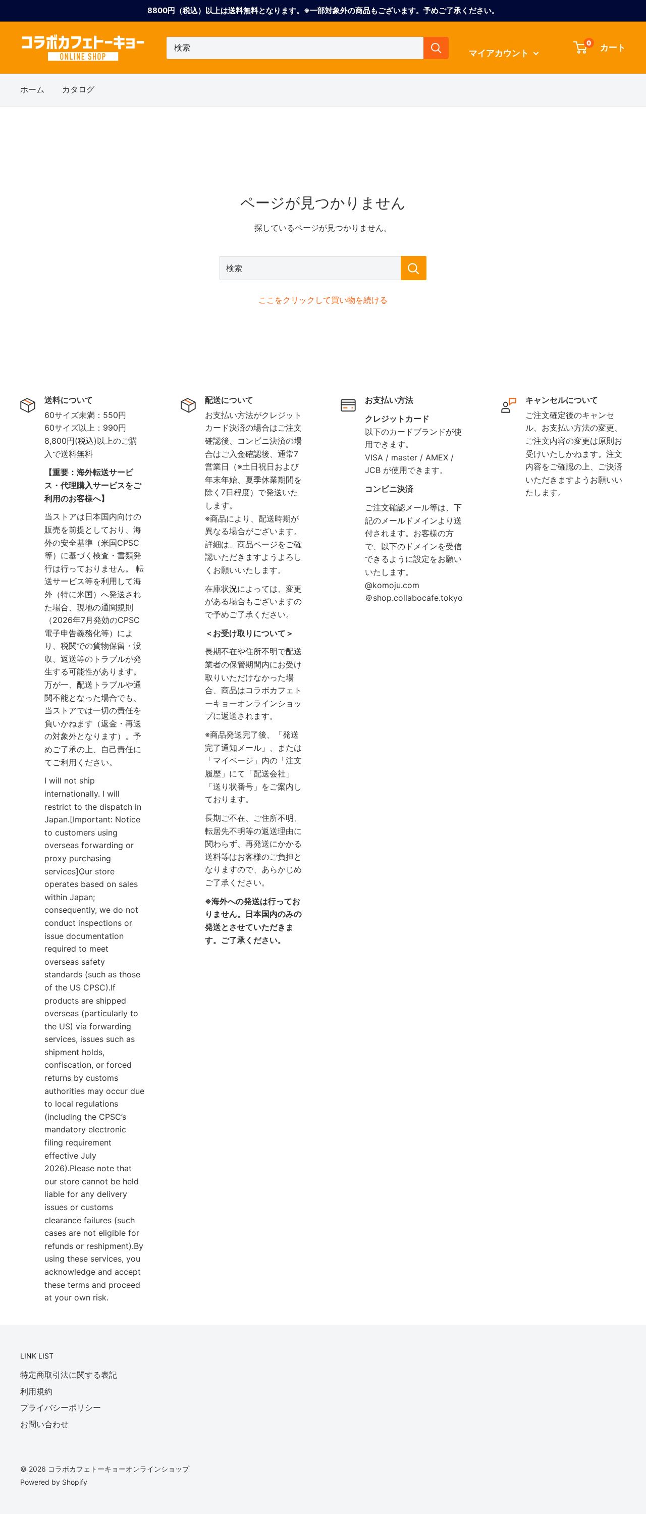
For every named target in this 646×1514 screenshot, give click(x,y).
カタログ (78, 89)
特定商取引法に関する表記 (68, 1375)
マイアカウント (500, 53)
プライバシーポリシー (60, 1407)
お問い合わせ (44, 1424)
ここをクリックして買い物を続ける (323, 300)
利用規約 (36, 1391)
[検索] (436, 48)
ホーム (32, 89)
